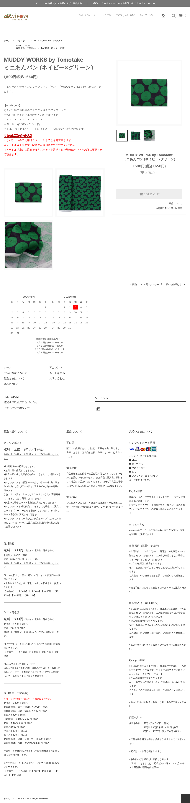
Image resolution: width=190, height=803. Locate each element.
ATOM (15, 396)
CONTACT (147, 15)
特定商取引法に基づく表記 (169, 208)
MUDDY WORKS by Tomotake (46, 40)
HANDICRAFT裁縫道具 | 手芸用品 (26, 47)
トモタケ (20, 40)
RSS (6, 396)
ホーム (7, 40)
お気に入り (151, 172)
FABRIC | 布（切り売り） (53, 48)
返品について (175, 203)
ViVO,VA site (125, 15)
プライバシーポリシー (17, 407)
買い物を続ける (174, 284)
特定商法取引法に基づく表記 (20, 402)
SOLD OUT (151, 194)
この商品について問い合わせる (144, 284)
